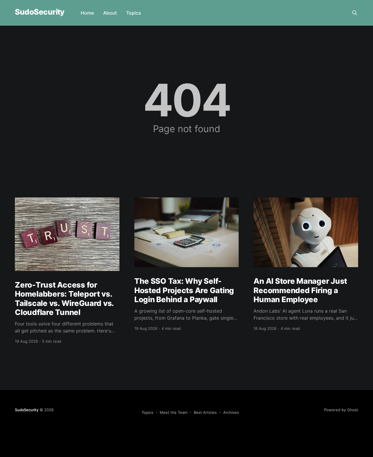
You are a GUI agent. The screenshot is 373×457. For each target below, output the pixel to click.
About (110, 13)
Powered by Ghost (341, 409)
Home (87, 13)
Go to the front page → (186, 140)
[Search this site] (354, 12)
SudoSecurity (39, 12)
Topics (133, 13)
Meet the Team (173, 412)
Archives (231, 412)
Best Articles (205, 412)
